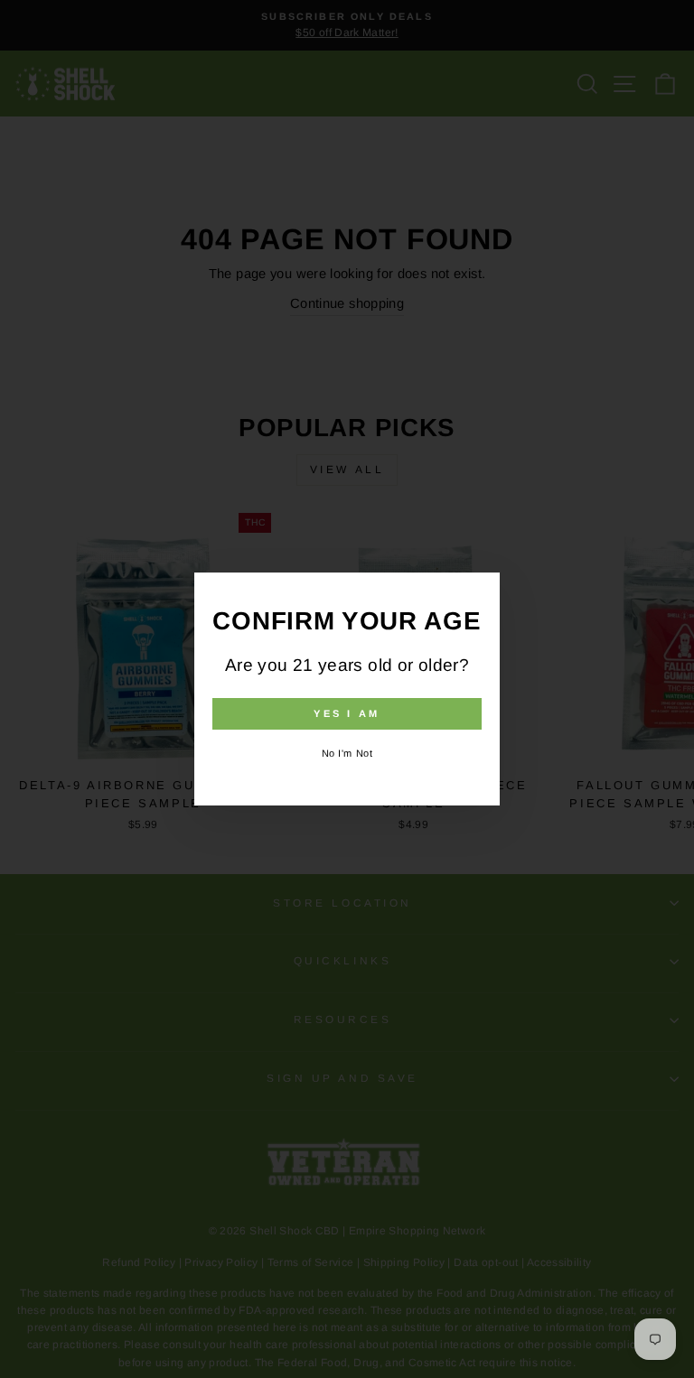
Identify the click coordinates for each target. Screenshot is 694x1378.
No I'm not (347, 753)
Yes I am (347, 713)
